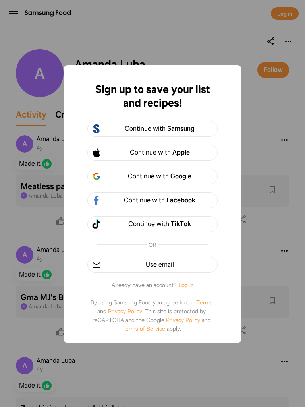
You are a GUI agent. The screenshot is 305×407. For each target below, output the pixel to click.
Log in (186, 285)
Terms (204, 302)
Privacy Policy (125, 311)
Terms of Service (143, 328)
